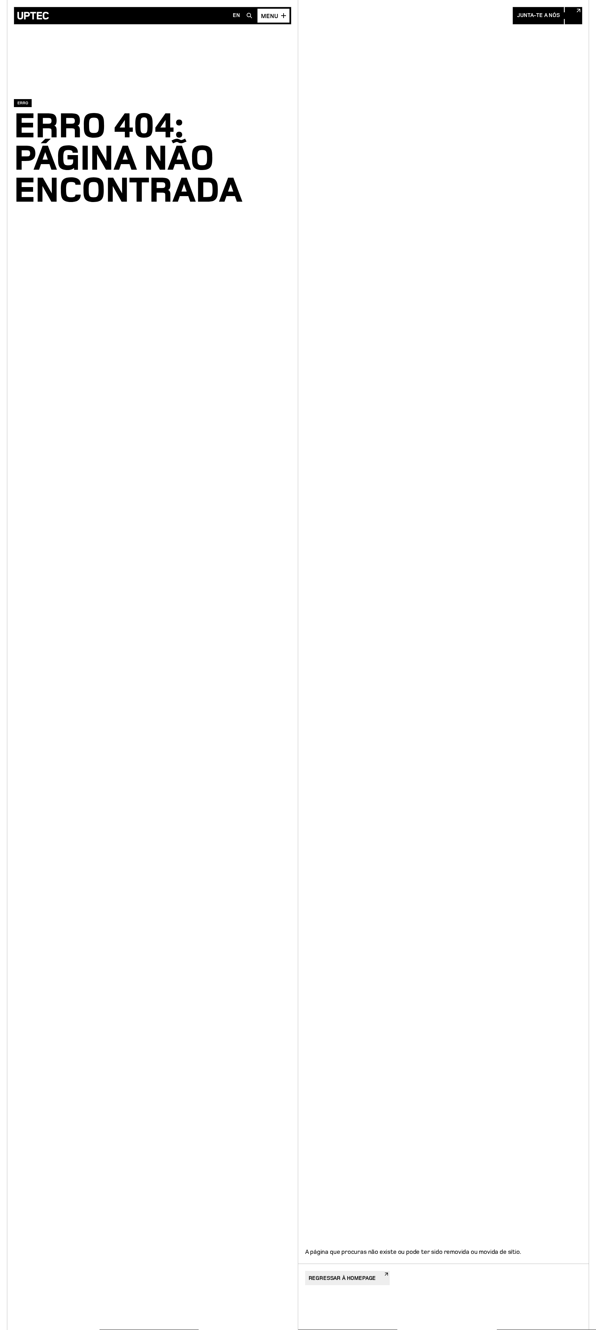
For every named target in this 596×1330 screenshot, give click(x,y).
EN (236, 15)
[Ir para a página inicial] (33, 15)
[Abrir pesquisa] (249, 15)
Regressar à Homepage (342, 1278)
